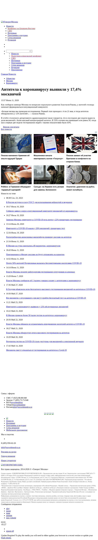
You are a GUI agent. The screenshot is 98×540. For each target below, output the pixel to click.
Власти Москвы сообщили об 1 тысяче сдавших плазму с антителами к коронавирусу (43, 280)
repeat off (10, 531)
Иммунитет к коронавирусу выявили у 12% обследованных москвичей (37, 307)
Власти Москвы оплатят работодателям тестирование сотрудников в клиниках (40, 272)
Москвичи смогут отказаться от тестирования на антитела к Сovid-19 (36, 350)
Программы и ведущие (18, 35)
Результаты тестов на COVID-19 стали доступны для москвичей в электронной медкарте (45, 341)
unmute (9, 515)
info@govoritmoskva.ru (22, 407)
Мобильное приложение (16, 430)
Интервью (12, 33)
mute (8, 513)
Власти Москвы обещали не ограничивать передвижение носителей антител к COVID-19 (45, 324)
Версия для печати (11, 127)
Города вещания (8, 456)
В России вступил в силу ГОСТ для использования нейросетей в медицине (39, 202)
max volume (11, 518)
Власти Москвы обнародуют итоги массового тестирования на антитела (37, 333)
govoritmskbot (17, 402)
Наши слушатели (8, 460)
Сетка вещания (14, 38)
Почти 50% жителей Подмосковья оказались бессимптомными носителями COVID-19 (44, 263)
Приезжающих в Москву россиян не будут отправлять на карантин (35, 254)
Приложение (16, 70)
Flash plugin (6, 538)
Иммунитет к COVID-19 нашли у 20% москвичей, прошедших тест (35, 228)
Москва (9, 81)
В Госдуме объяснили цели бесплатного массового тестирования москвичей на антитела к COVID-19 (50, 289)
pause (8, 511)
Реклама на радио (8, 452)
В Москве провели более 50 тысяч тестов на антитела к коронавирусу (36, 315)
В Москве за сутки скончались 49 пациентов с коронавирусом (33, 246)
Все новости (6, 129)
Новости (10, 26)
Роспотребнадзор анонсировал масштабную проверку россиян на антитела (38, 237)
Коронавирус (12, 83)
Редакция (12, 40)
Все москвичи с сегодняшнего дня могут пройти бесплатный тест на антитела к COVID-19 (46, 298)
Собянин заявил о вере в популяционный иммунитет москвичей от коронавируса (41, 211)
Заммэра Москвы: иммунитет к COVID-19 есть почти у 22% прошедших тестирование (44, 220)
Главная (4, 74)
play (8, 509)
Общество (10, 78)
